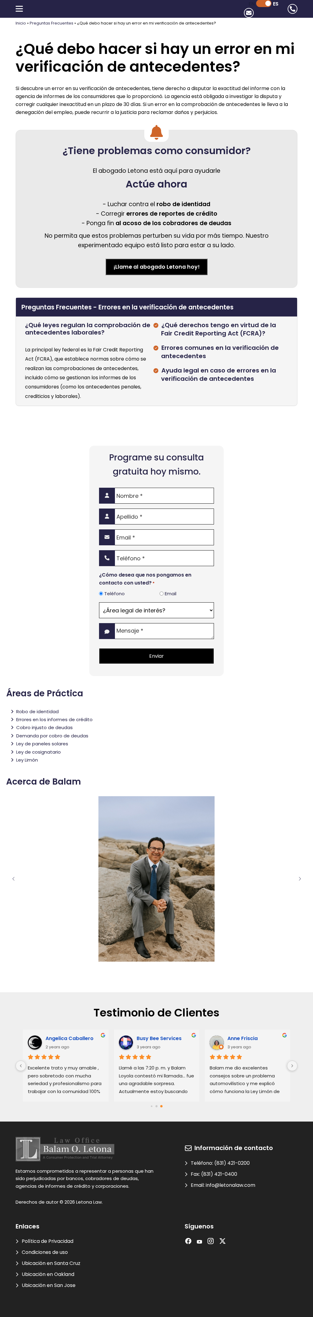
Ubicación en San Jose (48, 1285)
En (252, 3)
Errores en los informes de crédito (54, 719)
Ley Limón (27, 760)
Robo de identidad (37, 711)
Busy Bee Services (159, 1038)
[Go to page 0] (151, 1106)
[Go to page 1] (157, 1106)
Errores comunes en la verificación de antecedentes (220, 351)
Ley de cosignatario (38, 752)
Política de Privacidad (47, 1241)
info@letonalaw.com (230, 1185)
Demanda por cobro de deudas (52, 735)
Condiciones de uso (45, 1252)
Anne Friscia (242, 1038)
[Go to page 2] (161, 1106)
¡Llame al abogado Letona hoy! (156, 267)
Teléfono (114, 593)
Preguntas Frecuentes (51, 23)
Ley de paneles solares (42, 743)
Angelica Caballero (70, 1038)
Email (170, 593)
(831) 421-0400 (219, 1174)
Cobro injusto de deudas (44, 727)
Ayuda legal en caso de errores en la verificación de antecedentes (218, 374)
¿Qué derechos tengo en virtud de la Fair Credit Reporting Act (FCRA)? (218, 329)
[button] (13, 879)
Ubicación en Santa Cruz (51, 1263)
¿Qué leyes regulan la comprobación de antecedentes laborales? (87, 329)
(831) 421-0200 (232, 1163)
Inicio (21, 23)
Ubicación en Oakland (48, 1274)
